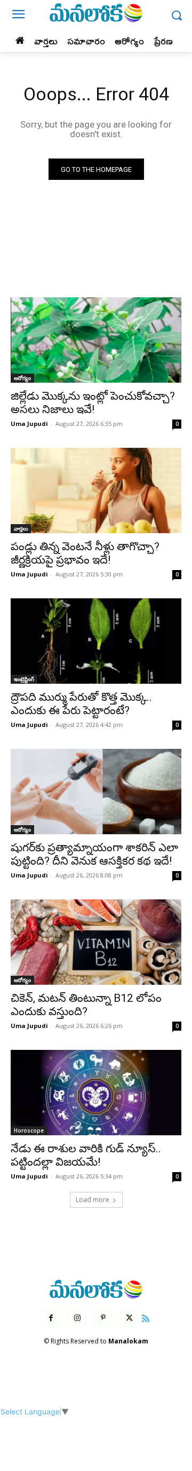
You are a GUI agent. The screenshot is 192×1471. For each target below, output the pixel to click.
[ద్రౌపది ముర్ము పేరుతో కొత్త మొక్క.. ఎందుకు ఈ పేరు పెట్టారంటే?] (96, 641)
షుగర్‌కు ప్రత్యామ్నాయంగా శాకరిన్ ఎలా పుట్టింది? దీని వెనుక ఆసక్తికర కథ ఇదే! (94, 854)
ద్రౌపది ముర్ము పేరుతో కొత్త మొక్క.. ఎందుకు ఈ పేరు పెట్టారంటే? (81, 704)
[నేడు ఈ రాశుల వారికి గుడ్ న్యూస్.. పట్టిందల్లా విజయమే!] (96, 1092)
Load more (92, 1199)
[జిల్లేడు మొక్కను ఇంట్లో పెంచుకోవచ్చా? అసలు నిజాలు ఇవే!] (96, 340)
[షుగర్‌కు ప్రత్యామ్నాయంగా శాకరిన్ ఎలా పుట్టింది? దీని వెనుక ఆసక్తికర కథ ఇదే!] (96, 791)
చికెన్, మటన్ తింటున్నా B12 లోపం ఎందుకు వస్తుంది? (86, 1005)
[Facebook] (51, 1318)
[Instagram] (77, 1318)
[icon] (146, 1317)
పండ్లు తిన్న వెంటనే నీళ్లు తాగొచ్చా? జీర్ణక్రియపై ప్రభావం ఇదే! (85, 553)
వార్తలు (21, 528)
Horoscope (29, 1130)
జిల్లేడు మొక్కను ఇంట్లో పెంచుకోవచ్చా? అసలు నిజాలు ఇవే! (93, 403)
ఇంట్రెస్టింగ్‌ (24, 679)
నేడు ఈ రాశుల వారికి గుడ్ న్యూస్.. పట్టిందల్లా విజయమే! (86, 1155)
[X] (129, 1318)
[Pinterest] (103, 1318)
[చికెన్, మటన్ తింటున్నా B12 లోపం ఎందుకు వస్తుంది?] (96, 942)
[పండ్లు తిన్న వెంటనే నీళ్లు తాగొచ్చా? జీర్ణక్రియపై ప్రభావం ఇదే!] (96, 490)
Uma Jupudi (29, 424)
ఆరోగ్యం (22, 378)
